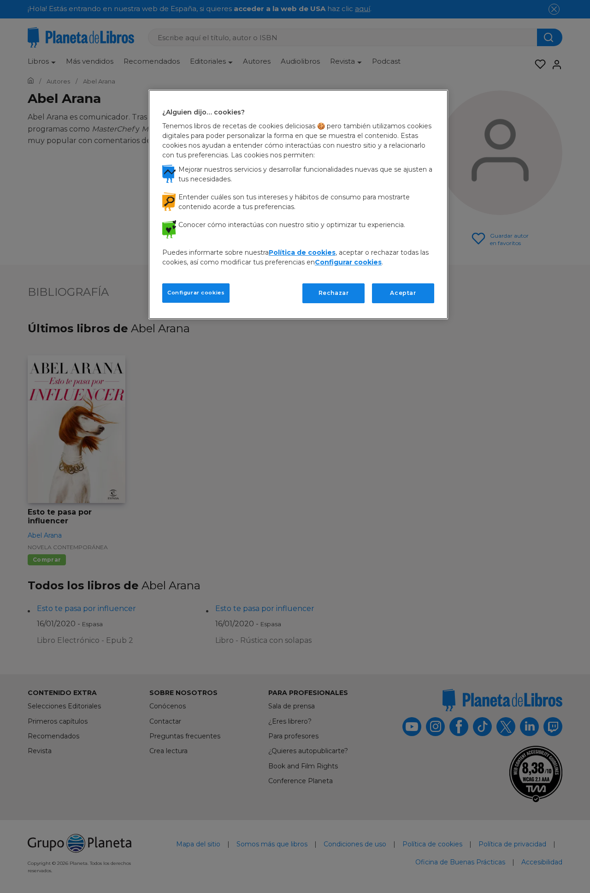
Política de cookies (302, 252)
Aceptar (403, 292)
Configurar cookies (195, 292)
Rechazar (334, 292)
